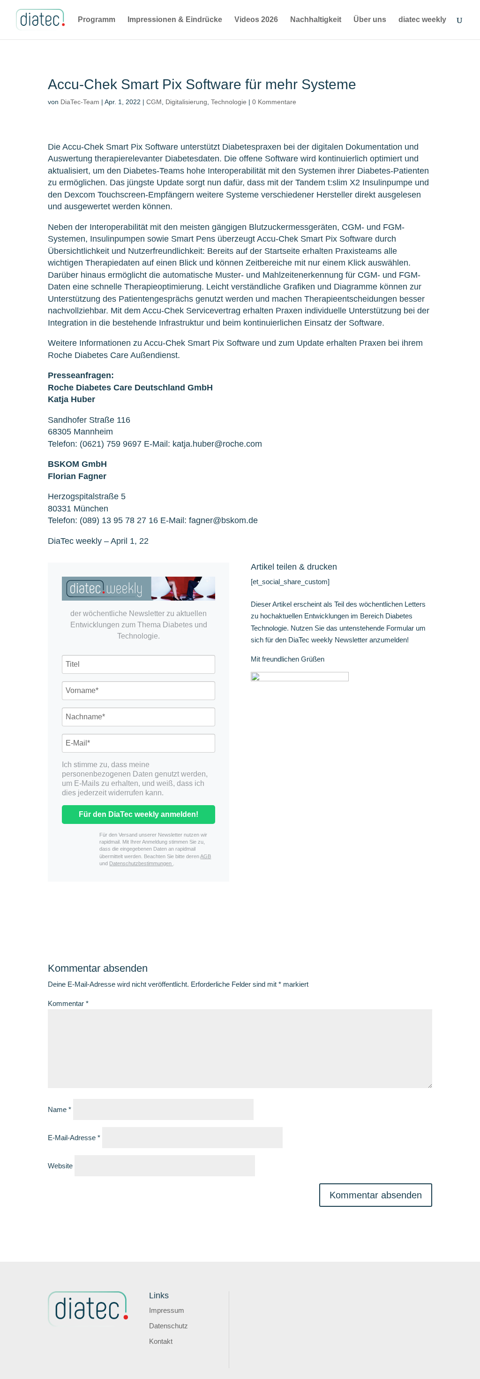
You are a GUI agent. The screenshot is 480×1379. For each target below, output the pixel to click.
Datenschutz (168, 1326)
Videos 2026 (256, 19)
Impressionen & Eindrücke (175, 19)
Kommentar (68, 1003)
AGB (205, 856)
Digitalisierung (186, 102)
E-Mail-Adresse (74, 1138)
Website (60, 1166)
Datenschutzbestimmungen (141, 863)
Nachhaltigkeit (315, 19)
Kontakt (160, 1341)
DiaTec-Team (79, 102)
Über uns (369, 19)
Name (59, 1109)
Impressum (166, 1310)
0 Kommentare (274, 102)
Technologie (229, 102)
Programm (96, 19)
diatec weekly (422, 19)
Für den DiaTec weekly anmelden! (138, 814)
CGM (154, 102)
